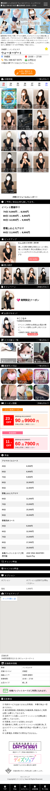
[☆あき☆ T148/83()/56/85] (43, 269)
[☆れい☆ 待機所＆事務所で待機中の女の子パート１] (41, 344)
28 (39, 84)
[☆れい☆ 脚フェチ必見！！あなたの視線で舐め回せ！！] (9, 344)
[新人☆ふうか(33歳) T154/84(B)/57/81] (19, 269)
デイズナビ (20, 779)
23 (3, 84)
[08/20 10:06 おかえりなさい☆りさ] (25, 386)
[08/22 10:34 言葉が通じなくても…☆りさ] (9, 370)
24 (10, 84)
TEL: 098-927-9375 (13, 59)
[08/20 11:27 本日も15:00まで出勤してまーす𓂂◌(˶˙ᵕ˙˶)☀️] (9, 386)
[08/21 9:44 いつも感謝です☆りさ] (25, 370)
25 (18, 84)
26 (25, 84)
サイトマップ (25, 777)
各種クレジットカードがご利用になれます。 (28, 690)
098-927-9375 (25, 72)
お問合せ (32, 59)
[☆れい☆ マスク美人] (25, 344)
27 (32, 84)
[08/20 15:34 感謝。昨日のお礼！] (41, 370)
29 (46, 84)
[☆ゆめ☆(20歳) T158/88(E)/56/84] (6, 269)
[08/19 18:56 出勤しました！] (41, 386)
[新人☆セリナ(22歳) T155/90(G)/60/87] (31, 269)
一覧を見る (42, 365)
